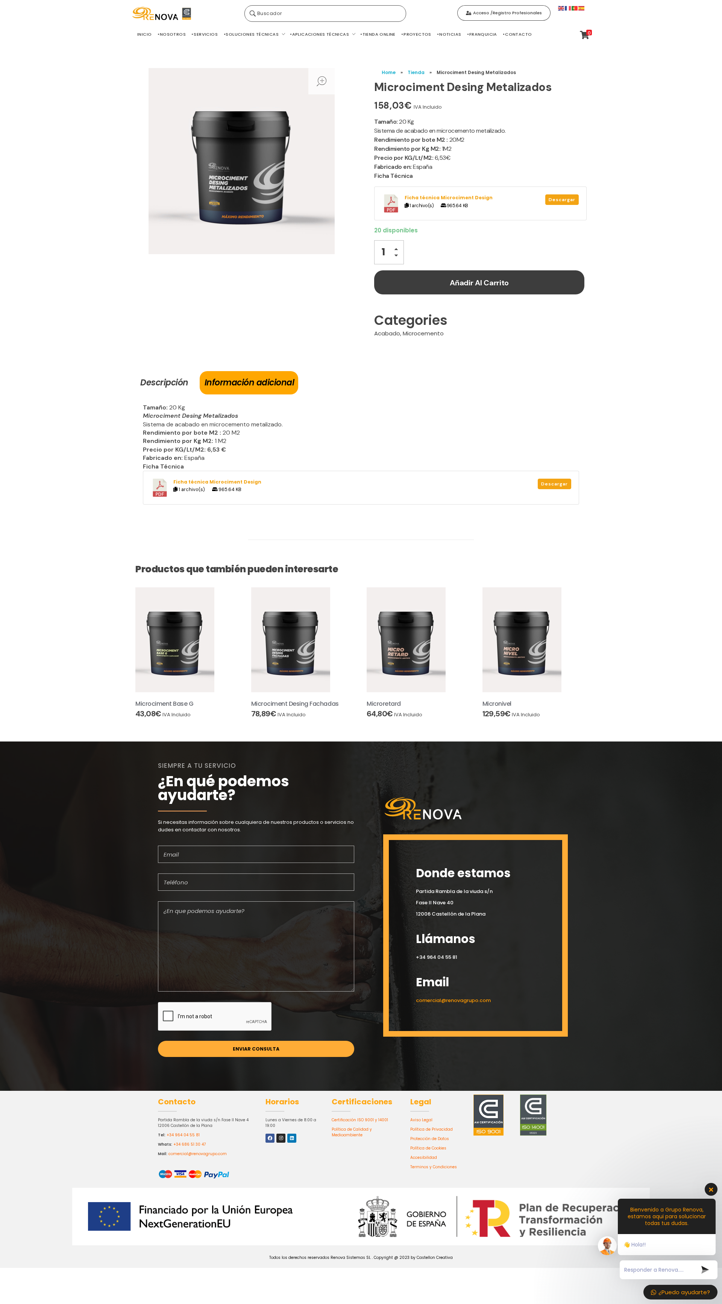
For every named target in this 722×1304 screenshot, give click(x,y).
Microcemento (423, 333)
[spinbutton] (389, 252)
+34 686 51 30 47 (189, 1144)
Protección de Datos (429, 1139)
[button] (398, 250)
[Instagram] (280, 1138)
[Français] (568, 8)
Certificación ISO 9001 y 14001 (360, 1120)
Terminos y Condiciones (433, 1167)
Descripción (164, 382)
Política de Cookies (428, 1148)
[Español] (581, 8)
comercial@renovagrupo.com (197, 1154)
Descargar (562, 200)
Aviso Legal (421, 1120)
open (321, 81)
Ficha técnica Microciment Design (449, 197)
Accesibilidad (423, 1157)
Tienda (416, 72)
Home (389, 72)
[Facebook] (270, 1138)
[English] (561, 8)
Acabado (387, 333)
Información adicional (249, 382)
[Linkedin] (291, 1138)
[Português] (575, 8)
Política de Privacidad (431, 1129)
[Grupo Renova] (184, 13)
